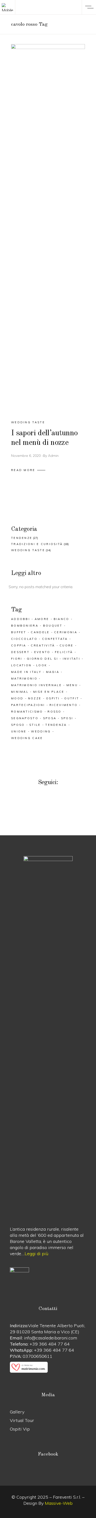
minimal (20, 691)
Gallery (17, 1412)
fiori (16, 658)
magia (53, 672)
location (21, 665)
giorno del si (42, 658)
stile (35, 725)
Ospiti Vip (20, 1429)
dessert (20, 652)
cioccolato (24, 639)
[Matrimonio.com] (48, 1367)
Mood (17, 698)
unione (19, 731)
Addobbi (20, 619)
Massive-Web (59, 1503)
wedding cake (27, 738)
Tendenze (21, 538)
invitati (71, 658)
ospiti (53, 698)
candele (40, 632)
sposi (67, 718)
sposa (50, 718)
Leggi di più (36, 1253)
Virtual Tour (22, 1420)
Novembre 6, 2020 (26, 455)
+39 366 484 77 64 (50, 1344)
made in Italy (26, 672)
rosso (55, 711)
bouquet (53, 625)
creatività (43, 645)
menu (72, 685)
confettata (55, 639)
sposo (18, 725)
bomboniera (24, 625)
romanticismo (27, 711)
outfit (71, 698)
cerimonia (65, 632)
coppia (18, 645)
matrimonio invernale (36, 685)
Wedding (41, 731)
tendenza (56, 725)
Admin (53, 455)
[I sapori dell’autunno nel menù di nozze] (48, 228)
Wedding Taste (28, 422)
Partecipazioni (28, 705)
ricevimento (63, 705)
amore (42, 619)
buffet (18, 632)
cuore (67, 645)
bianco (61, 619)
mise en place (48, 691)
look (41, 665)
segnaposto (24, 718)
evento (42, 652)
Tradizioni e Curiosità (37, 544)
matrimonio (24, 678)
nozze (35, 698)
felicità (64, 652)
